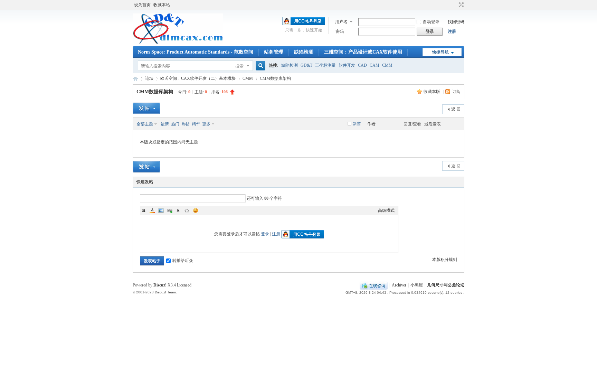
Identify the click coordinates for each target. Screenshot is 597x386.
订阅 (456, 91)
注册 (452, 31)
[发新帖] (146, 108)
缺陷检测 (303, 52)
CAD (362, 65)
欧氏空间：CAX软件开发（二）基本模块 (198, 78)
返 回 (456, 109)
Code (186, 210)
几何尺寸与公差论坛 (135, 79)
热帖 (185, 124)
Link (169, 210)
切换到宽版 (460, 5)
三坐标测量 (325, 65)
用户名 (341, 21)
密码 (339, 31)
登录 (265, 234)
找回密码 (456, 21)
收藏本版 (432, 91)
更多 (206, 124)
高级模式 (386, 210)
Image (161, 210)
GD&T (306, 65)
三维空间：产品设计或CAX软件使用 (363, 52)
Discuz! (160, 285)
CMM (387, 65)
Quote (178, 210)
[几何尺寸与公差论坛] (178, 42)
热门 (175, 124)
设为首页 (142, 4)
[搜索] (259, 66)
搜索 (239, 66)
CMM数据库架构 (154, 91)
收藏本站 (161, 4)
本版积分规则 (444, 259)
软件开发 (347, 65)
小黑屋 (416, 285)
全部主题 (144, 124)
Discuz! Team (165, 292)
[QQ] (374, 285)
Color (152, 210)
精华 (196, 124)
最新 (165, 124)
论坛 (149, 78)
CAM (374, 65)
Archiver (399, 285)
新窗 (357, 123)
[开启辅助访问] (454, 5)
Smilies (195, 210)
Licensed (184, 285)
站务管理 (273, 52)
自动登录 (431, 21)
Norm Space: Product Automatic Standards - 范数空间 (195, 52)
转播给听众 (182, 260)
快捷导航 (440, 52)
